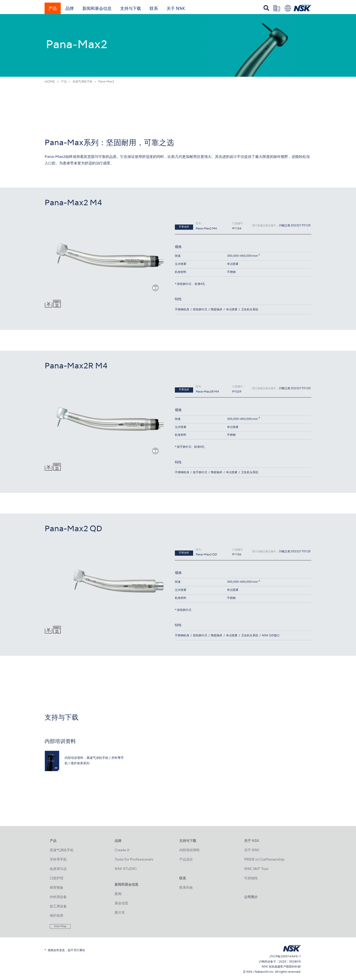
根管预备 (56, 887)
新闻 (118, 894)
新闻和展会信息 (97, 9)
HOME (50, 82)
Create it (122, 850)
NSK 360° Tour (256, 869)
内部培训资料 (189, 850)
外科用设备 (58, 897)
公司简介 (251, 897)
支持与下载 (130, 9)
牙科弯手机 (58, 859)
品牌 (69, 9)
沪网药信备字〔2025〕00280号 (280, 961)
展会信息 (121, 903)
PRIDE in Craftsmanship (264, 859)
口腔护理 (56, 878)
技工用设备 (58, 906)
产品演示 (186, 859)
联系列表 (186, 887)
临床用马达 (58, 869)
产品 (52, 9)
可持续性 (251, 878)
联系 (154, 9)
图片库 (120, 912)
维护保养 (56, 916)
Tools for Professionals (134, 859)
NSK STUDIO (126, 869)
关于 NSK (176, 9)
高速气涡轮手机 (82, 81)
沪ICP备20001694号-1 (285, 956)
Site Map (60, 926)
